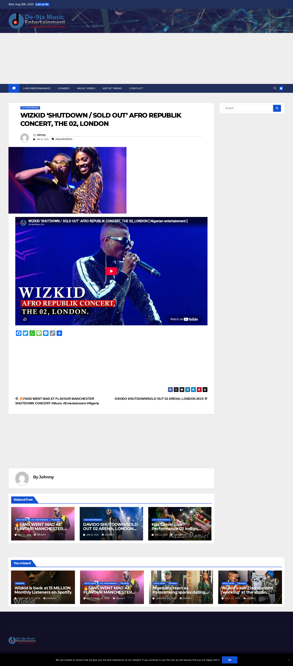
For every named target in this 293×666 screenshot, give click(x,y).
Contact (136, 88)
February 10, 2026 (29, 598)
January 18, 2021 (166, 598)
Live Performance (36, 88)
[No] (288, 660)
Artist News (112, 88)
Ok (229, 659)
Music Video (86, 88)
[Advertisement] (146, 58)
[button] (275, 88)
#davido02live (63, 139)
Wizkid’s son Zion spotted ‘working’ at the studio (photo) (247, 592)
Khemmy (51, 598)
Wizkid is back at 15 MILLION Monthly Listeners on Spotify (42, 590)
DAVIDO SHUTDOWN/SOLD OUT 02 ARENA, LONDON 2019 (159, 398)
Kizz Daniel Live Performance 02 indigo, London (175, 528)
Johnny (41, 134)
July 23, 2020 (233, 598)
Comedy (64, 88)
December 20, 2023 (99, 598)
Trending (55, 520)
